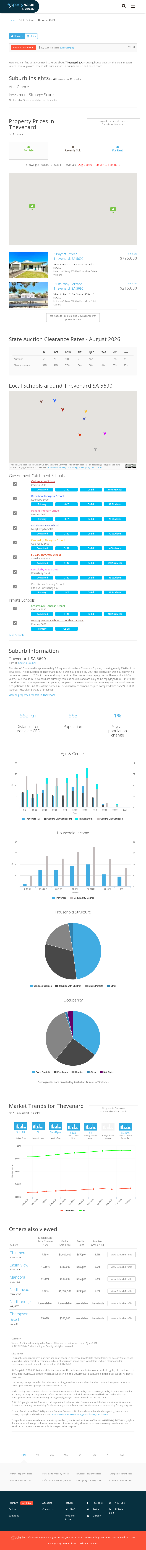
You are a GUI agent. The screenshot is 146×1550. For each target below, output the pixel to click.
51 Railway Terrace (68, 286)
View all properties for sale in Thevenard (32, 695)
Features (69, 1502)
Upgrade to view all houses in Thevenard (113, 122)
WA (66, 1454)
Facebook (97, 1502)
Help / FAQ (70, 1509)
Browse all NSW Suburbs (120, 1480)
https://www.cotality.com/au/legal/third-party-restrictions (74, 467)
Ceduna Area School (43, 481)
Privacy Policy (54, 1543)
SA (80, 1454)
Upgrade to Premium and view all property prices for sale (73, 317)
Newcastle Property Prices (88, 1473)
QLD (52, 1454)
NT (108, 1454)
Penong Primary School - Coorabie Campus (57, 620)
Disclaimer (83, 1543)
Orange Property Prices (121, 1473)
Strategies (14, 1515)
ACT (122, 1454)
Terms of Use (69, 1543)
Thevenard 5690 (46, 20)
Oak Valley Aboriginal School (48, 540)
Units (32, 36)
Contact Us (47, 1509)
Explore (13, 1509)
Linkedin (96, 1515)
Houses (18, 36)
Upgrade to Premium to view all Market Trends (113, 1109)
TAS (94, 1454)
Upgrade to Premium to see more (98, 165)
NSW (24, 1454)
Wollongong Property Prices (89, 1480)
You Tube (120, 1502)
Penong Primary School (45, 510)
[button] (63, 410)
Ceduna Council (27, 663)
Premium (20, 1502)
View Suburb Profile (121, 1254)
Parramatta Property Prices (55, 1473)
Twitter (96, 1509)
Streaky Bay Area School (46, 554)
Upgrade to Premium (23, 47)
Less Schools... (17, 635)
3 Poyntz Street (68, 256)
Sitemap (94, 1543)
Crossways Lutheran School (48, 605)
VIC (38, 1454)
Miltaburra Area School (45, 525)
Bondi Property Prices (20, 1480)
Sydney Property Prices (20, 1473)
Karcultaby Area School (45, 569)
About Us (47, 1502)
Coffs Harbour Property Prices (56, 1480)
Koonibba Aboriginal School (47, 496)
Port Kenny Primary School (47, 584)
